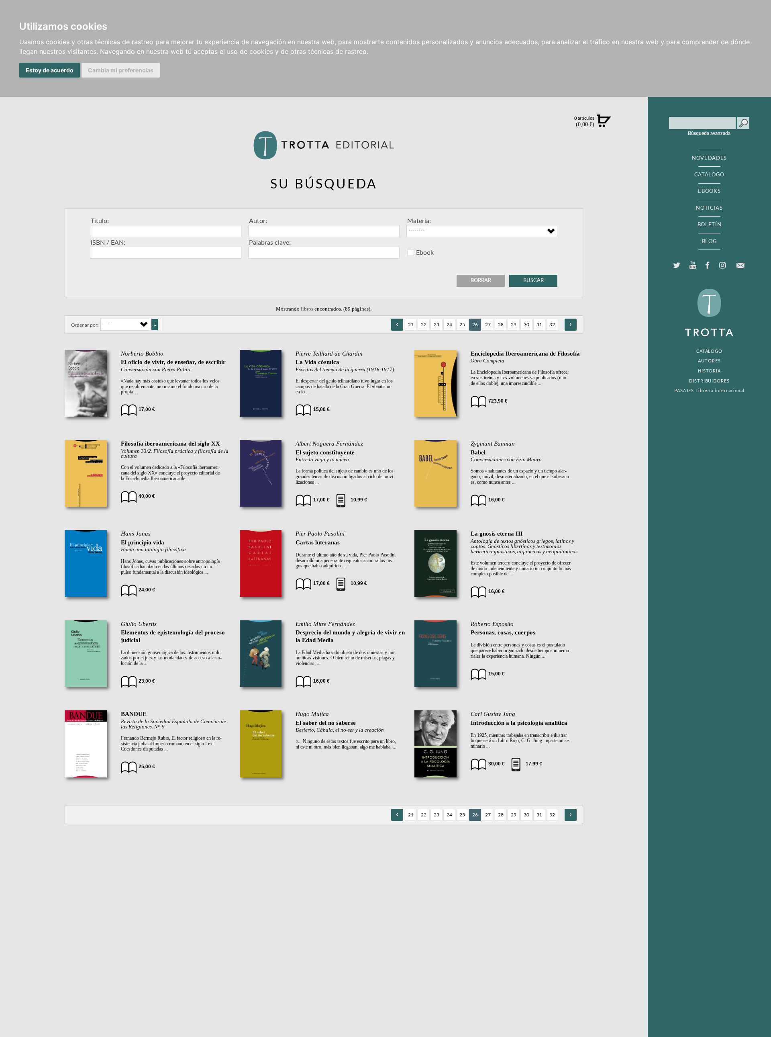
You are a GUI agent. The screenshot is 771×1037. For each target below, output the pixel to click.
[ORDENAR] (154, 324)
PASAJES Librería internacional (709, 391)
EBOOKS (709, 191)
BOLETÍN (710, 224)
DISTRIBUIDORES (709, 381)
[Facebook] (708, 266)
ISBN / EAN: (108, 242)
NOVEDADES (709, 158)
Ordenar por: (84, 325)
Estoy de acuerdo (49, 70)
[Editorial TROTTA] (323, 148)
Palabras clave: (270, 242)
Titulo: (100, 221)
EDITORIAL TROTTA (709, 314)
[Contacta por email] (740, 265)
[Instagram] (722, 266)
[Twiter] (676, 266)
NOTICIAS (709, 208)
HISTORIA (709, 371)
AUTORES (709, 361)
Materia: (419, 221)
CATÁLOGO (709, 175)
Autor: (258, 221)
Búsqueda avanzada (709, 133)
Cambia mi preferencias (120, 70)
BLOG (709, 241)
